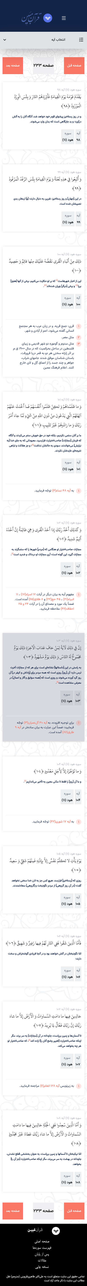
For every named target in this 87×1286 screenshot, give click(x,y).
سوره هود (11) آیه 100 (69, 254)
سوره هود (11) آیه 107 (69, 1009)
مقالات (42, 1261)
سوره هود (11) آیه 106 (69, 936)
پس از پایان (42, 1254)
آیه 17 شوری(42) (60, 821)
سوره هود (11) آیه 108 (69, 1118)
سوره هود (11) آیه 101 (69, 399)
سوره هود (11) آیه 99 (69, 172)
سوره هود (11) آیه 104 (69, 764)
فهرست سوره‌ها (42, 1248)
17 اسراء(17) (28, 594)
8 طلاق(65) (36, 599)
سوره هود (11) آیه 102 (69, 522)
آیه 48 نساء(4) (61, 490)
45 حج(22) (53, 599)
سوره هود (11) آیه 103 (68, 640)
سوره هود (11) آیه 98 (69, 89)
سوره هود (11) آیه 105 (69, 853)
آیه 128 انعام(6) (49, 1085)
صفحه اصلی (41, 1242)
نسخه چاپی (42, 1267)
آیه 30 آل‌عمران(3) (35, 722)
